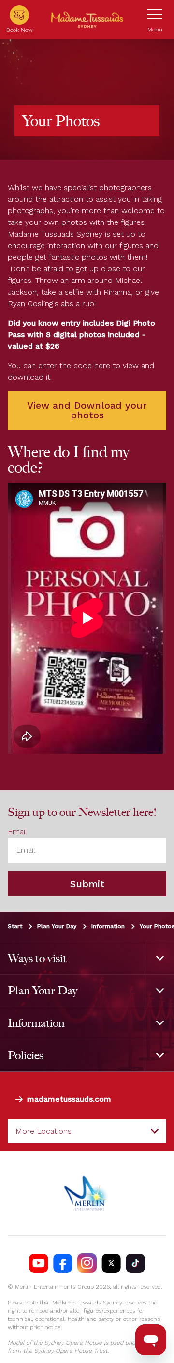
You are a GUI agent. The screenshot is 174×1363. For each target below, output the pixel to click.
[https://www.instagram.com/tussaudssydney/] (87, 1263)
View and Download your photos (87, 410)
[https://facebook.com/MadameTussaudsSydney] (62, 1263)
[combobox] (87, 1131)
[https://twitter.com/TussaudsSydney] (111, 1263)
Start (15, 926)
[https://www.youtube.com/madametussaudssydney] (38, 1263)
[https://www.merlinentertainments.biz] (87, 1193)
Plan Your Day (56, 926)
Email (17, 831)
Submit (87, 883)
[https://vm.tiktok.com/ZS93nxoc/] (135, 1263)
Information (108, 926)
